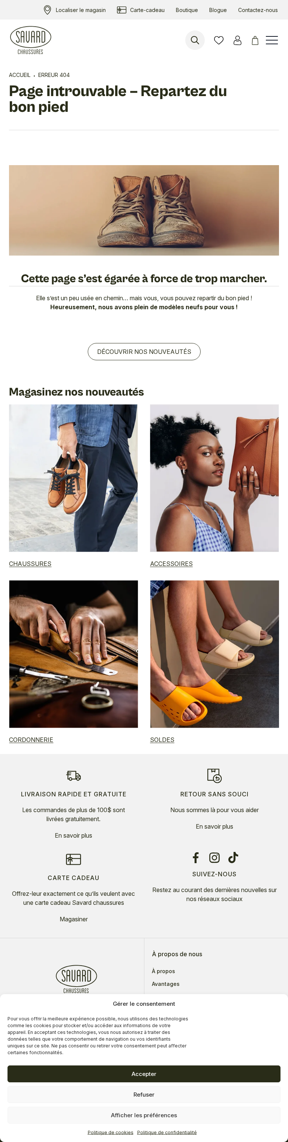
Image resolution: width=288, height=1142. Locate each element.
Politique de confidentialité (167, 1132)
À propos (163, 971)
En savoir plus (73, 835)
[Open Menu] (272, 40)
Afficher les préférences (144, 1115)
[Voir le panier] (256, 40)
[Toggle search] (195, 40)
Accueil (19, 75)
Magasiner (74, 919)
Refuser (144, 1094)
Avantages (166, 984)
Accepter (144, 1073)
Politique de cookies (111, 1132)
